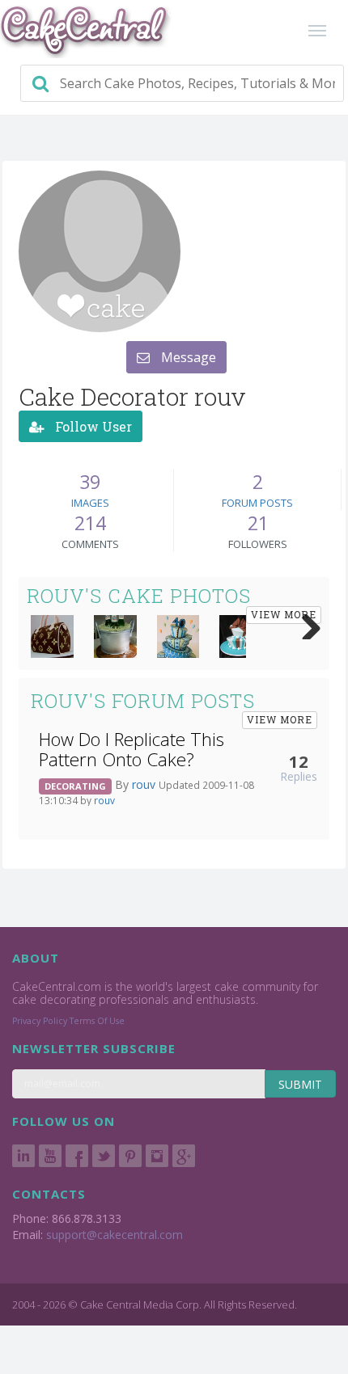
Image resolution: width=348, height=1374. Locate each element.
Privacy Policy (39, 1020)
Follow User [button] (92, 426)
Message (187, 357)
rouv (145, 784)
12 (298, 761)
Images (90, 502)
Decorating (75, 786)
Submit (300, 1084)
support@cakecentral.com (114, 1234)
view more (283, 614)
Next (305, 623)
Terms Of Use (97, 1020)
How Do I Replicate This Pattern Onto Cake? (131, 749)
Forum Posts (257, 502)
